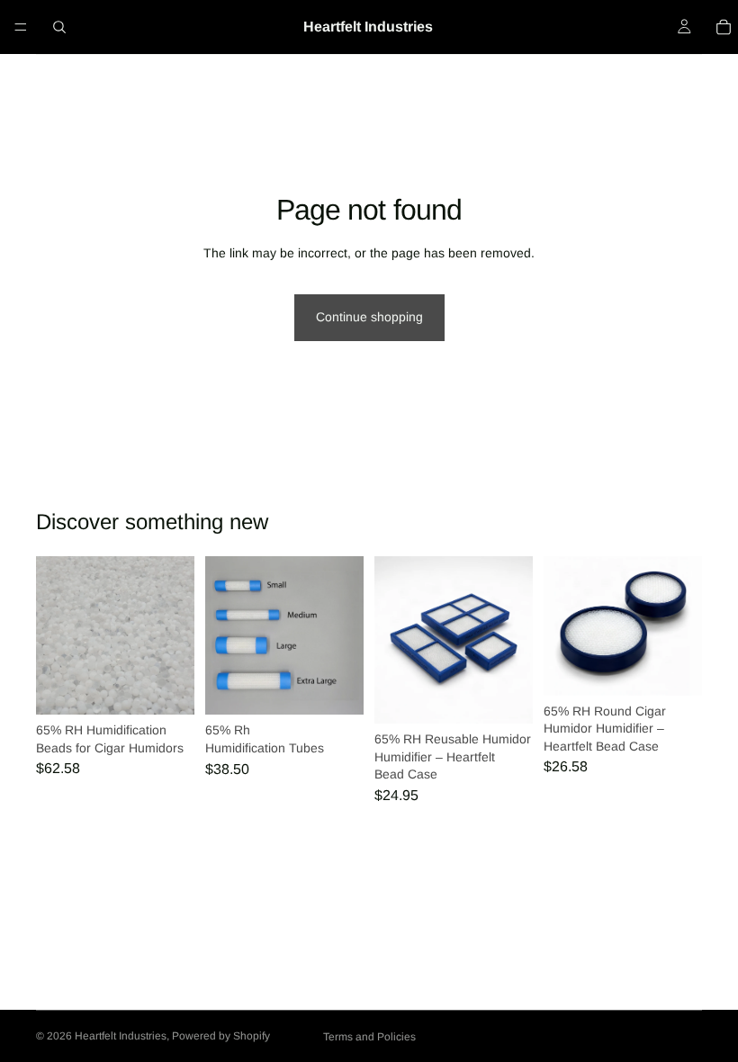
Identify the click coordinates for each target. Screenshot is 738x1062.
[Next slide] (513, 640)
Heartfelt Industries (120, 1036)
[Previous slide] (394, 640)
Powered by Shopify (221, 1036)
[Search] (59, 27)
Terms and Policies (369, 1036)
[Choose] (166, 686)
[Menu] (20, 27)
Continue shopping (369, 317)
